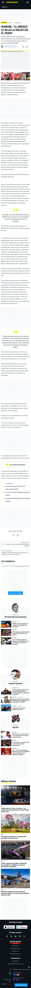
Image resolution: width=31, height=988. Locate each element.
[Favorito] (23, 46)
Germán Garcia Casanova (11, 46)
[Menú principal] (3, 2)
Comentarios (15, 961)
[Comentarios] (27, 46)
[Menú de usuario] (27, 2)
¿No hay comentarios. (15, 566)
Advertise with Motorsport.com (15, 963)
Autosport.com (15, 951)
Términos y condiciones (10, 979)
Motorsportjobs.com (15, 948)
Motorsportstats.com (15, 953)
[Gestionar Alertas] (17, 535)
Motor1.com (15, 945)
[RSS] (24, 936)
